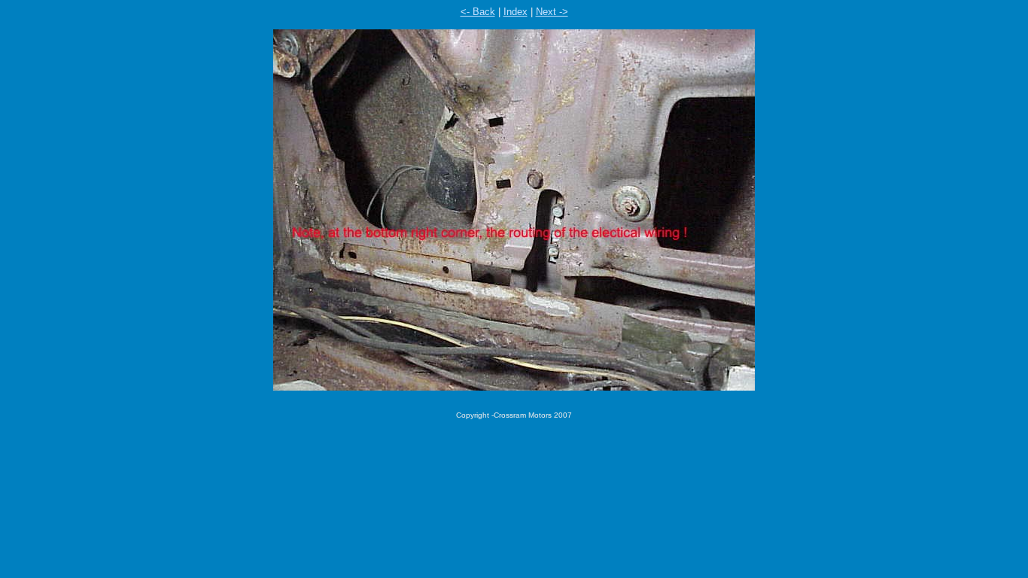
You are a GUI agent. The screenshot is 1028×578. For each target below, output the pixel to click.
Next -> (552, 11)
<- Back (478, 11)
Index (515, 11)
